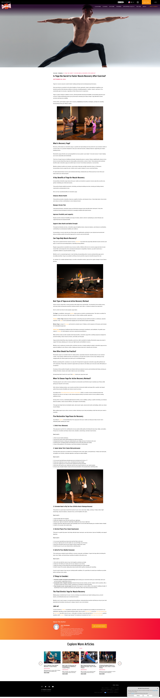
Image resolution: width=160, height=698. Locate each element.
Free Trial (146, 2)
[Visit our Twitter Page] (45, 686)
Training (118, 6)
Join (155, 2)
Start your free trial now (96, 615)
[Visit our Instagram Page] (49, 686)
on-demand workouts (97, 613)
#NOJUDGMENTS (6, 2)
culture (63, 609)
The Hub (138, 6)
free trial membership (101, 611)
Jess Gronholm (65, 625)
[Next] (119, 663)
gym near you (88, 611)
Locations (98, 6)
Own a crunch (153, 6)
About (144, 6)
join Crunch (57, 613)
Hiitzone (111, 6)
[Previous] (40, 663)
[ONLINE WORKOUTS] (121, 2)
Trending (60, 73)
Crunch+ (62, 615)
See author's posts (99, 626)
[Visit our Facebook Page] (42, 686)
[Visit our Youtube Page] (53, 686)
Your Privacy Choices (112, 692)
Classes (105, 6)
